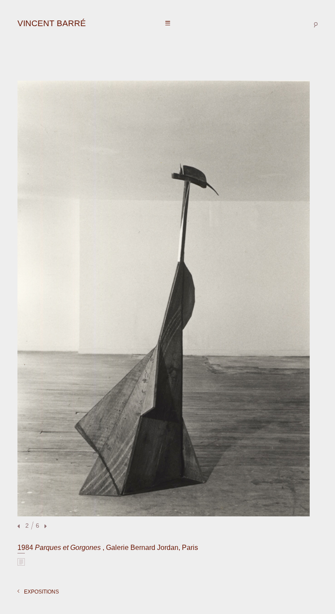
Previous (19, 526)
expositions (41, 592)
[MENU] (167, 23)
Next (44, 526)
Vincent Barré (51, 23)
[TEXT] (21, 562)
